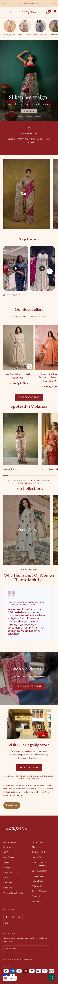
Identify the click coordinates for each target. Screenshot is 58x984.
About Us (36, 847)
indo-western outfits (12, 788)
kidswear (30, 788)
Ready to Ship (38, 316)
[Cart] (47, 12)
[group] (9, 27)
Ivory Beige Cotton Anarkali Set (18, 374)
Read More (11, 805)
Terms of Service (39, 891)
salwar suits (45, 785)
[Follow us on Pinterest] (19, 917)
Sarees (6, 862)
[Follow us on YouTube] (6, 923)
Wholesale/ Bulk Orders (13, 893)
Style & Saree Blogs (40, 871)
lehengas (29, 785)
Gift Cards (7, 887)
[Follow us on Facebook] (6, 917)
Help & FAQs (38, 857)
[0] (53, 12)
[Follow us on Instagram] (13, 917)
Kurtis (6, 877)
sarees (21, 785)
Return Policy (38, 881)
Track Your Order (39, 852)
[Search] (10, 12)
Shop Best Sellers (29, 397)
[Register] (45, 949)
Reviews (35, 901)
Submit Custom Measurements (39, 864)
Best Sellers (19, 316)
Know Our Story (29, 768)
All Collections (9, 852)
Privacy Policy (38, 876)
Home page (8, 847)
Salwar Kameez (10, 872)
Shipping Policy (38, 886)
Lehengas (7, 867)
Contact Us (37, 896)
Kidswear (7, 882)
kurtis (36, 785)
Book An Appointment (29, 686)
